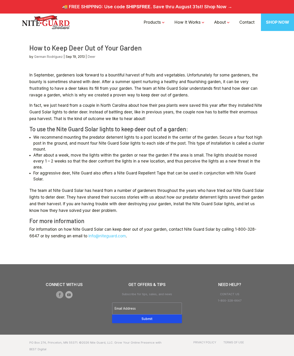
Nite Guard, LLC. (101, 342)
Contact (246, 22)
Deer (91, 57)
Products (152, 22)
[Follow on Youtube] (69, 294)
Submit (147, 319)
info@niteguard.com (107, 236)
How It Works (187, 22)
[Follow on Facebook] (59, 294)
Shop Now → (218, 6)
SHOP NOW (277, 22)
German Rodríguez (48, 57)
